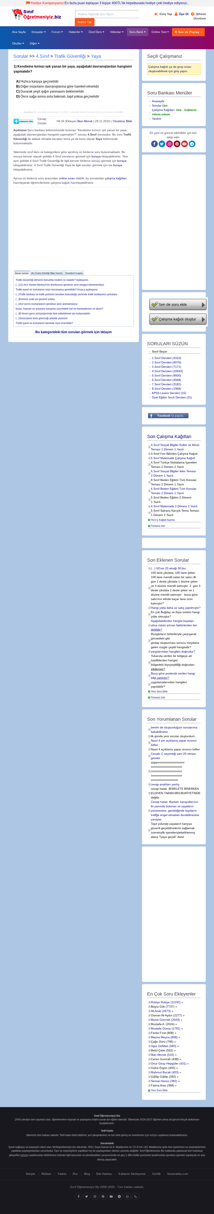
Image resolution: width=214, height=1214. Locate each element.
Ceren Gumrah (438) (165, 1059)
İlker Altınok (85, 121)
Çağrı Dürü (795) (162, 1041)
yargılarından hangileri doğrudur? (173, 651)
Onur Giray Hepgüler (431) (168, 1063)
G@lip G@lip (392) (163, 1076)
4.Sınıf (42, 56)
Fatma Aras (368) (162, 1085)
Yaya (96, 56)
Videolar (116, 32)
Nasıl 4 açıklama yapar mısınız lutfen (175, 749)
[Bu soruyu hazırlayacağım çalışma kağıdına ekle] (23, 121)
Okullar (17, 43)
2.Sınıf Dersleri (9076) (166, 362)
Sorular (20, 56)
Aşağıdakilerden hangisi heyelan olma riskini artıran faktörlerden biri (174, 625)
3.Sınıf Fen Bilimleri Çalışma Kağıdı (174, 453)
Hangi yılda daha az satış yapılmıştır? (176, 607)
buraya (96, 156)
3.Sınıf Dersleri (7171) (166, 366)
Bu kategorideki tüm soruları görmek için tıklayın (73, 332)
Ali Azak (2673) (161, 1011)
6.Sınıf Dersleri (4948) (166, 380)
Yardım (156, 118)
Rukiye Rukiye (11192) (166, 1002)
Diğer (34, 43)
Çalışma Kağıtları (163, 110)
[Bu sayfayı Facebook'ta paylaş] (168, 415)
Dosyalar (38, 32)
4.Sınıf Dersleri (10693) (167, 371)
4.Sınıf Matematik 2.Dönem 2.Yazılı (174, 506)
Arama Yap (85, 22)
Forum (56, 32)
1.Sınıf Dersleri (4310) (166, 358)
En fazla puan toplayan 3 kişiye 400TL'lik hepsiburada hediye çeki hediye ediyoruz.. (110, 3)
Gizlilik (156, 1173)
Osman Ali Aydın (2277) (166, 1015)
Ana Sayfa (19, 32)
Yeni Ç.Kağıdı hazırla (163, 519)
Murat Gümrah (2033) (165, 1019)
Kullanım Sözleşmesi (132, 1173)
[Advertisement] (73, 228)
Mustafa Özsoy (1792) (165, 1028)
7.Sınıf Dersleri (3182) (166, 384)
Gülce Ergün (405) (163, 1068)
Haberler (75, 32)
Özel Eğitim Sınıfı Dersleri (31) (172, 397)
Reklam (46, 1173)
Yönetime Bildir (122, 121)
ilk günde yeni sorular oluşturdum (173, 736)
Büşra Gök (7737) (163, 1006)
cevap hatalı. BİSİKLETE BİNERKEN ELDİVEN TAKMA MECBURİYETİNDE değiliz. (175, 793)
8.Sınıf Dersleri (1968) (166, 388)
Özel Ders (96, 32)
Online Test (159, 32)
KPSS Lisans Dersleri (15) (169, 393)
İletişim (30, 1173)
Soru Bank (136, 32)
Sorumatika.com (177, 1173)
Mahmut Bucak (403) (165, 1072)
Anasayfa (158, 101)
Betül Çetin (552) (162, 1050)
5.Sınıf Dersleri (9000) (166, 375)
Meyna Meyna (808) (164, 1037)
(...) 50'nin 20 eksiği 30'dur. (169, 568)
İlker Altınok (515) (162, 1054)
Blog (87, 1173)
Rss (75, 1173)
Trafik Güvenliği (70, 56)
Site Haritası (104, 1173)
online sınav (67, 178)
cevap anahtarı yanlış (165, 784)
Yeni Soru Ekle (159, 691)
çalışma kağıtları (116, 178)
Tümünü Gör (158, 526)
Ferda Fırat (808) (162, 1032)
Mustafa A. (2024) (163, 1024)
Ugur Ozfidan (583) (163, 1046)
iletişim (154, 1135)
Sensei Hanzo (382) (164, 1081)
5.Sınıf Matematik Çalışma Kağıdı (173, 458)
